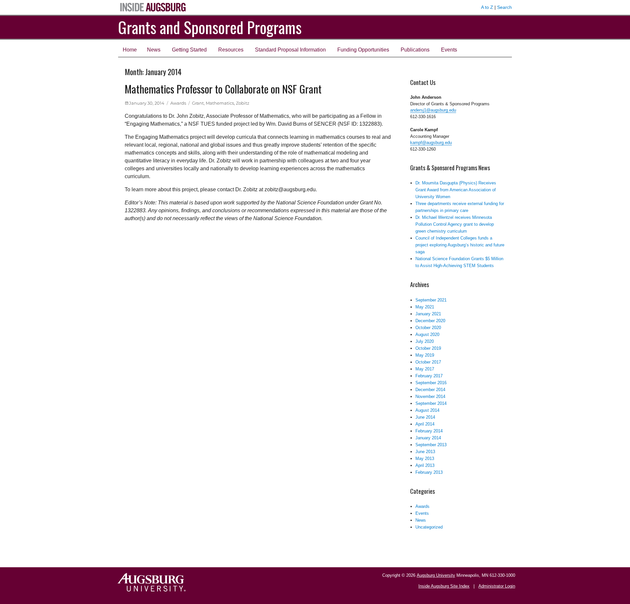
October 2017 (428, 362)
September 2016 (431, 382)
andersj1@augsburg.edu (433, 110)
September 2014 (431, 403)
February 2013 (429, 472)
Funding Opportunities (363, 49)
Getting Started (189, 49)
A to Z (487, 7)
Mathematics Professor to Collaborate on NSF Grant (223, 88)
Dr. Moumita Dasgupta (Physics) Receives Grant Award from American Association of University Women (455, 189)
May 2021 (424, 306)
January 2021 (428, 313)
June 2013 (425, 451)
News (153, 49)
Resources (230, 49)
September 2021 (431, 300)
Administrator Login (496, 586)
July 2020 (424, 341)
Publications (415, 49)
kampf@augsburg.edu (431, 142)
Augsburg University (436, 575)
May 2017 (424, 368)
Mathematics (220, 103)
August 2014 (427, 410)
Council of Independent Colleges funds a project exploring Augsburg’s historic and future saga (459, 245)
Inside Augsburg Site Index (444, 586)
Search (504, 7)
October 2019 (428, 348)
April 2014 (424, 424)
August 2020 (427, 334)
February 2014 (429, 430)
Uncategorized (429, 527)
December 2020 (430, 320)
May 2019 (424, 355)
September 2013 (431, 444)
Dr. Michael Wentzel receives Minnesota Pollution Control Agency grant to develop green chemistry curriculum (454, 224)
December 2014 (430, 389)
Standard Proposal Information (290, 49)
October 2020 (428, 327)
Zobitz (242, 103)
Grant (198, 103)
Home (130, 49)
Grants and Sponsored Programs (210, 27)
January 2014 (428, 437)
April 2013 (424, 465)
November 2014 (430, 396)
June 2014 (425, 417)
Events (449, 49)
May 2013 (424, 458)
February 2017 (429, 375)
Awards (178, 103)
